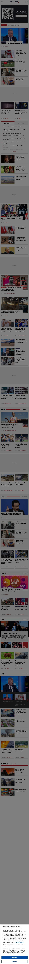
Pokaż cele (14, 961)
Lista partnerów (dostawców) (9, 953)
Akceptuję (14, 957)
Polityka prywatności (19, 942)
